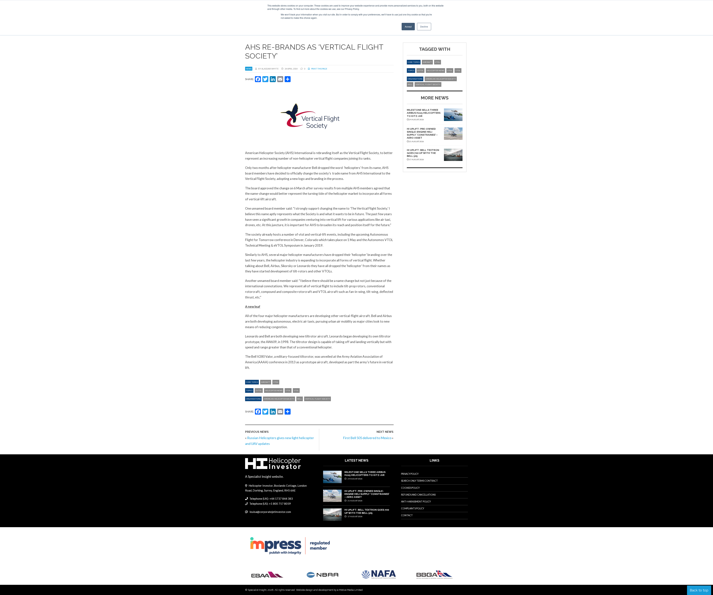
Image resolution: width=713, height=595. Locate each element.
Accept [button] (408, 26)
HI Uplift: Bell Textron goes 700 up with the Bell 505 (423, 153)
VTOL (275, 382)
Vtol (296, 390)
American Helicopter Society (279, 399)
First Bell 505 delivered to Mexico (367, 438)
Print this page (319, 68)
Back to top (699, 590)
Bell (299, 399)
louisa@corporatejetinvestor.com (270, 511)
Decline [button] (424, 26)
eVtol (259, 390)
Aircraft (265, 382)
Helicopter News (273, 390)
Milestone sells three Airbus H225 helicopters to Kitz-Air (423, 113)
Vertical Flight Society (317, 399)
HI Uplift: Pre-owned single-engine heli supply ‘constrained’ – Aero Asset (422, 133)
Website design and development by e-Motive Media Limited (329, 589)
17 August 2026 (354, 516)
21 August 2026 (354, 500)
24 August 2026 (354, 479)
